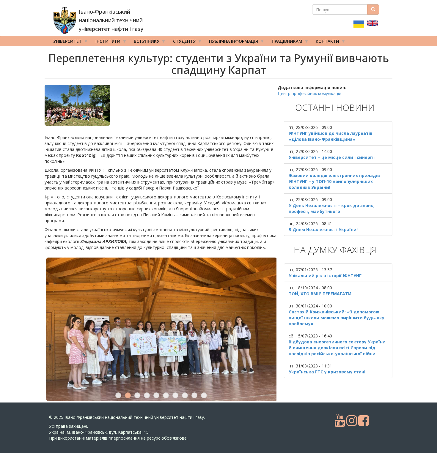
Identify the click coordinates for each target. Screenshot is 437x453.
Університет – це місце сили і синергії (332, 157)
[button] (161, 105)
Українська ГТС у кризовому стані (327, 372)
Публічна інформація (231, 42)
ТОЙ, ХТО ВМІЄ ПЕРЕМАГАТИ (320, 293)
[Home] (65, 20)
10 (204, 395)
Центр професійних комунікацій (309, 93)
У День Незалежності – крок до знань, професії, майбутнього (332, 208)
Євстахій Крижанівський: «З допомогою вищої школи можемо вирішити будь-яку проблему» (336, 317)
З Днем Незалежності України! (323, 229)
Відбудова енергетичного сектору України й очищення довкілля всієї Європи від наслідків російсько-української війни (337, 347)
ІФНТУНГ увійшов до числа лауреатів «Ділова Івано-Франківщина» (330, 136)
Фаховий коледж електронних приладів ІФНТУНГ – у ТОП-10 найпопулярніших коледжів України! (334, 181)
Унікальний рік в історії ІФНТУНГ (325, 275)
